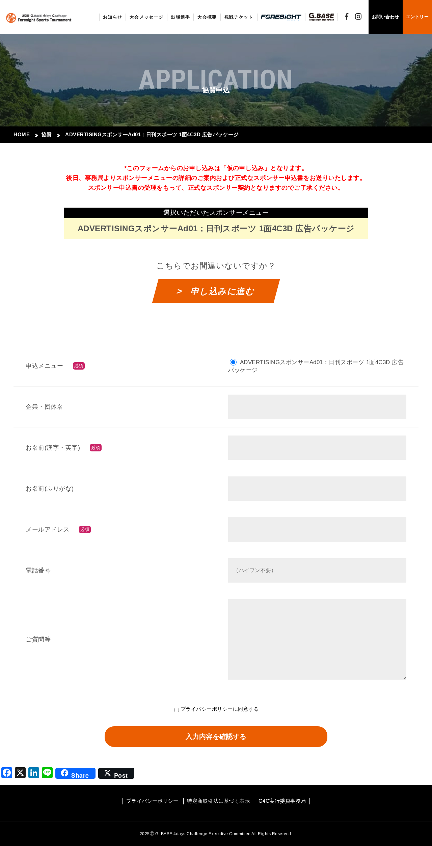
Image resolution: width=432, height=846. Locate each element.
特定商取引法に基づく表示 (218, 801)
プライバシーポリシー (207, 709)
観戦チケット (238, 17)
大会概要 (207, 17)
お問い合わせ (385, 16)
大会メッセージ (146, 17)
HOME (22, 134)
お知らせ (112, 17)
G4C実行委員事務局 (282, 801)
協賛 (47, 134)
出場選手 (180, 17)
